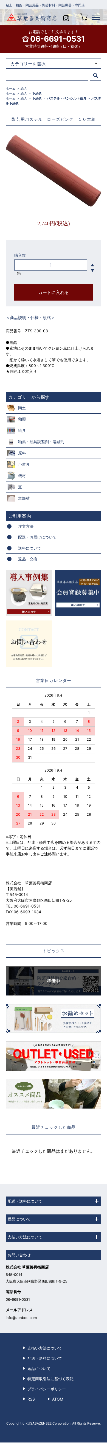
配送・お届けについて (37, 537)
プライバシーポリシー (46, 1389)
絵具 (24, 88)
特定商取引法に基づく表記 (50, 1378)
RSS (31, 1399)
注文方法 (25, 526)
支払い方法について (44, 1348)
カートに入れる (53, 292)
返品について (38, 1368)
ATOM (57, 1399)
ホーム (11, 88)
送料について (29, 548)
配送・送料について (44, 1358)
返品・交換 (27, 558)
